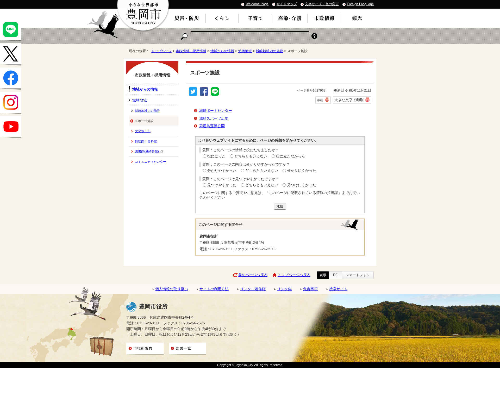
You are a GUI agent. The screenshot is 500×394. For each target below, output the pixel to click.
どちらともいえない (250, 156)
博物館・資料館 (146, 141)
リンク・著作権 (253, 289)
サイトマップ (287, 4)
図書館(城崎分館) (147, 151)
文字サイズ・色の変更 (322, 4)
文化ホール (143, 131)
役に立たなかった (290, 156)
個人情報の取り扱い (171, 289)
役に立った (216, 156)
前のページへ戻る (252, 275)
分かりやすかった (221, 171)
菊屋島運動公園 (212, 126)
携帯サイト (338, 289)
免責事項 (310, 289)
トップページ (161, 51)
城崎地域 (245, 51)
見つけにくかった (301, 185)
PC (335, 275)
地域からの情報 (222, 51)
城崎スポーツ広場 (213, 118)
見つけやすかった (221, 185)
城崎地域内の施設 (269, 51)
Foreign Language (360, 4)
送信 (280, 206)
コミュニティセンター (150, 161)
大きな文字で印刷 (349, 100)
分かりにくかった (301, 171)
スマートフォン (358, 275)
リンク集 (284, 289)
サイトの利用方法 (214, 289)
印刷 (320, 100)
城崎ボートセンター (215, 111)
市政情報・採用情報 (191, 51)
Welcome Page (257, 4)
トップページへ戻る (294, 275)
